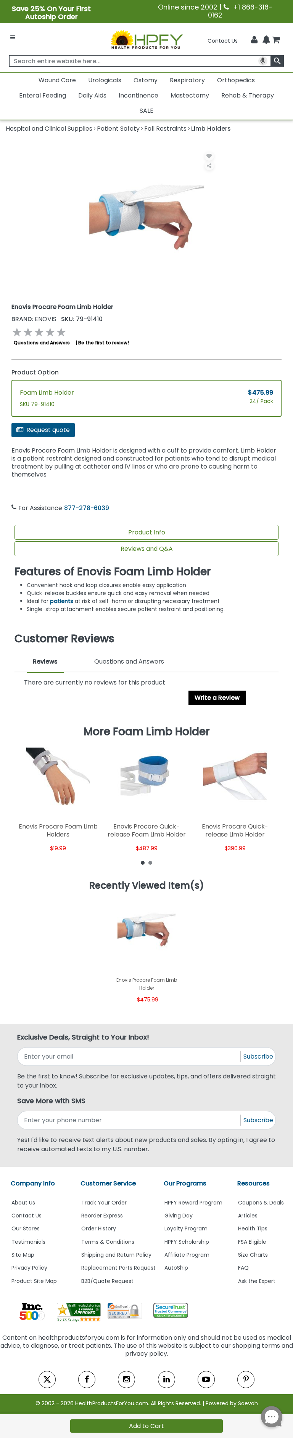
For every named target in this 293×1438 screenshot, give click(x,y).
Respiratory (187, 80)
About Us (23, 1202)
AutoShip (176, 1268)
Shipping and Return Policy (116, 1255)
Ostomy (146, 80)
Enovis (34, 319)
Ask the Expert (256, 1281)
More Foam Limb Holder (147, 731)
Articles (248, 1215)
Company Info (33, 1183)
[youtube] (206, 1379)
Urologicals (104, 80)
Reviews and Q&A (147, 548)
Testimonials (28, 1242)
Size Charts (253, 1255)
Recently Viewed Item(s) (146, 886)
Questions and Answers (42, 342)
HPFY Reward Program (193, 1202)
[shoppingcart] (276, 41)
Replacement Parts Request (118, 1268)
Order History (98, 1228)
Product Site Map (34, 1281)
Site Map (22, 1255)
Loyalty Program (186, 1228)
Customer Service (108, 1183)
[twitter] (47, 1379)
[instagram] (126, 1379)
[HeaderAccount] (254, 40)
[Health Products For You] (146, 39)
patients (62, 601)
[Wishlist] (209, 156)
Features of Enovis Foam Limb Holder (112, 571)
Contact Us (223, 41)
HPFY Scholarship (186, 1242)
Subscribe (258, 1056)
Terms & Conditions (107, 1242)
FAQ (243, 1268)
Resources (253, 1183)
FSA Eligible (252, 1242)
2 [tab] (150, 862)
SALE (146, 110)
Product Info (146, 532)
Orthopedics (236, 80)
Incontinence (138, 95)
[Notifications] (266, 40)
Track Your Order (104, 1202)
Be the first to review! (103, 342)
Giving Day (178, 1215)
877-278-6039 (86, 508)
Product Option (35, 372)
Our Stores (25, 1228)
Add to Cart (146, 1426)
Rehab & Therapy (247, 95)
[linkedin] (166, 1379)
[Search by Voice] (262, 61)
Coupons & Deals (261, 1202)
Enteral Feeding (42, 95)
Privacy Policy (29, 1268)
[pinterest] (245, 1379)
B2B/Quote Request (107, 1281)
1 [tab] (142, 862)
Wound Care (57, 80)
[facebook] (86, 1379)
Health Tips (252, 1228)
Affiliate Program (186, 1255)
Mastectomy (190, 95)
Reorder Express (102, 1215)
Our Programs (185, 1183)
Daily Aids (92, 95)
